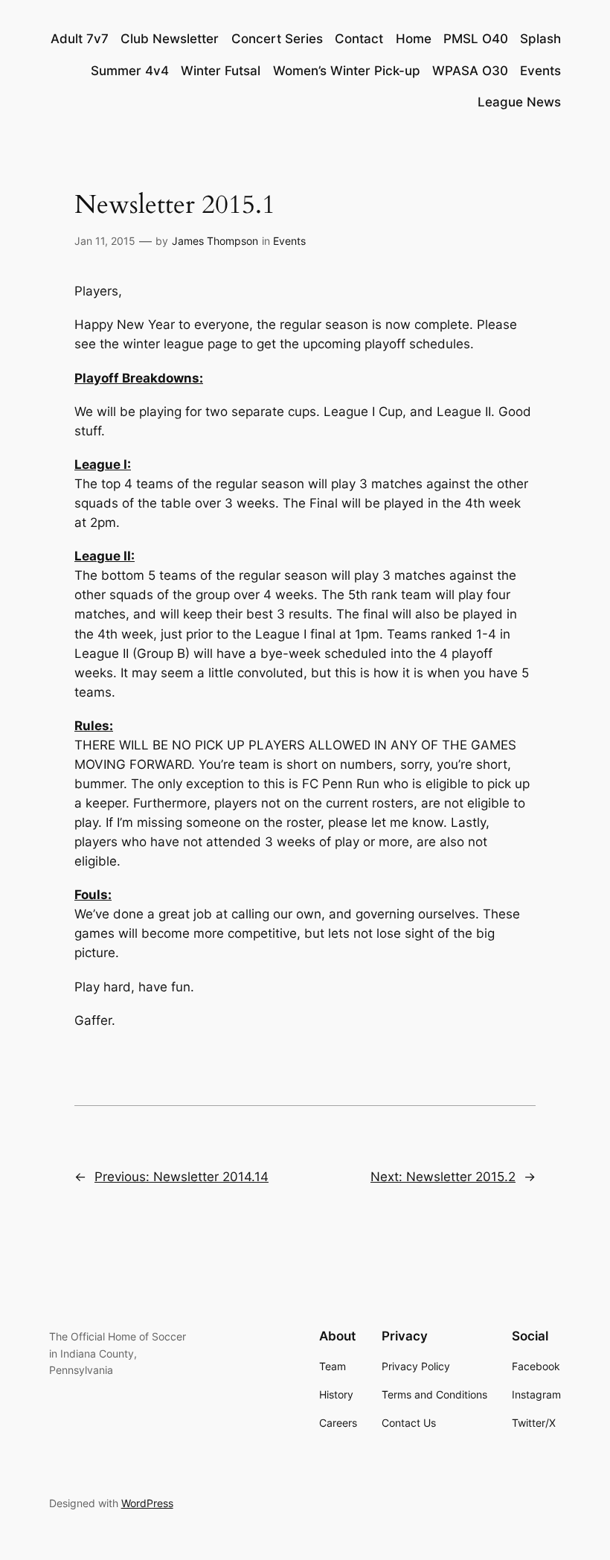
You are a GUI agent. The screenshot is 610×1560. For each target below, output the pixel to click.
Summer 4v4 (130, 70)
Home (413, 38)
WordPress (147, 1503)
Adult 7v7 (80, 38)
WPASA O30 (470, 70)
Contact (359, 38)
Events (540, 70)
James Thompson (215, 240)
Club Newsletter (170, 38)
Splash (540, 38)
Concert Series (277, 38)
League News (519, 102)
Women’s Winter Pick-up (346, 70)
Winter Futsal (220, 70)
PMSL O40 (475, 38)
